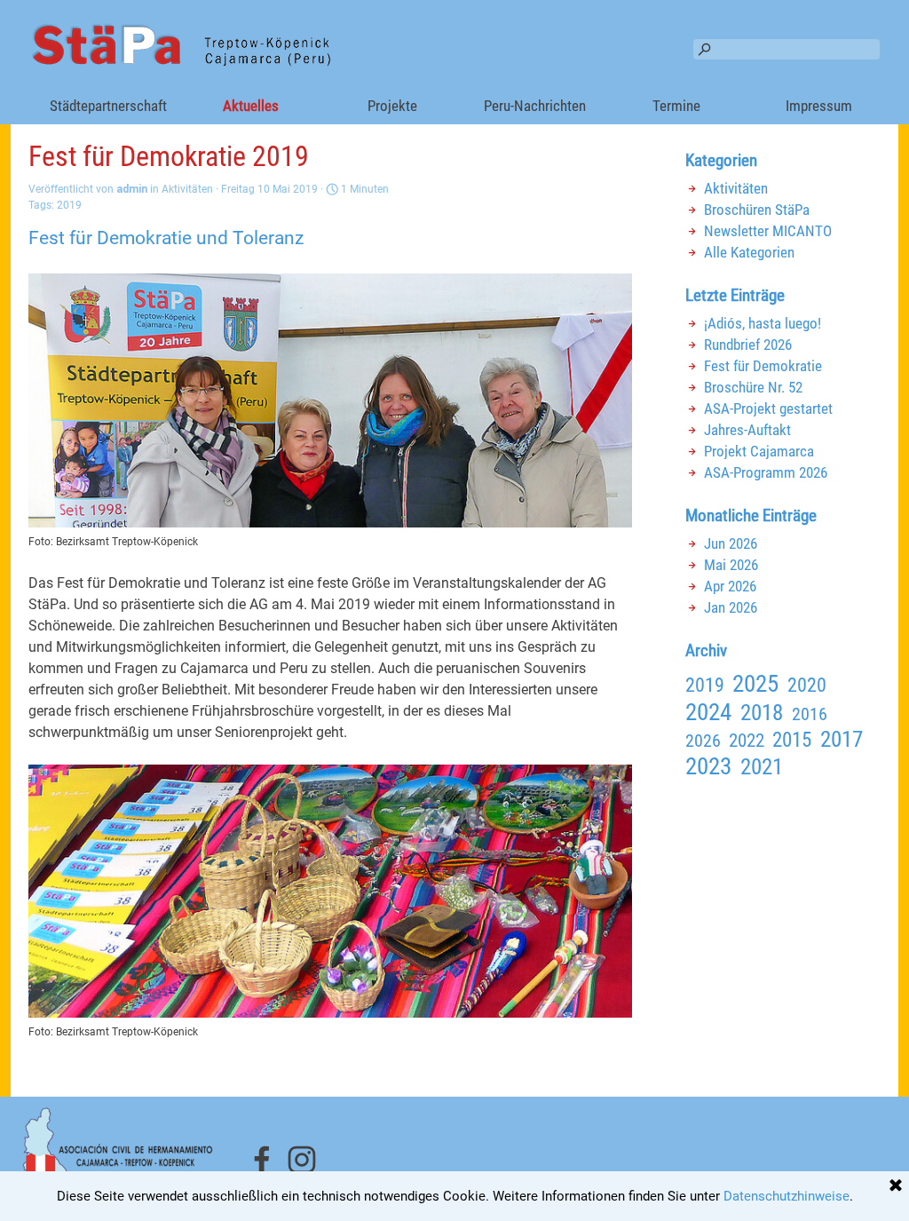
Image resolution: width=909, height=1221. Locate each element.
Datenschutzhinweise (786, 1196)
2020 (806, 685)
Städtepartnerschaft (108, 106)
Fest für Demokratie (763, 366)
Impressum (819, 106)
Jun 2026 (730, 543)
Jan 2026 (730, 607)
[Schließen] (896, 1186)
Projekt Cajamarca (759, 451)
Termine (676, 106)
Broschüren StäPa (757, 209)
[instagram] (302, 1159)
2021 (761, 766)
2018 (761, 712)
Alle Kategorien (749, 252)
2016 (809, 714)
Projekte (392, 106)
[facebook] (262, 1159)
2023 (708, 766)
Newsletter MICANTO (768, 231)
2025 (755, 684)
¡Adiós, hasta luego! (762, 323)
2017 (841, 739)
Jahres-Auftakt (747, 430)
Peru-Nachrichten (535, 106)
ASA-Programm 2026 (765, 472)
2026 (703, 740)
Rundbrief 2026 (748, 344)
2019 (69, 205)
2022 (746, 740)
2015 (791, 739)
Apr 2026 (730, 586)
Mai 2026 (731, 565)
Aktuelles (251, 106)
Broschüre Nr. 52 (753, 387)
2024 (708, 712)
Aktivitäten (736, 188)
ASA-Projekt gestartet (768, 408)
